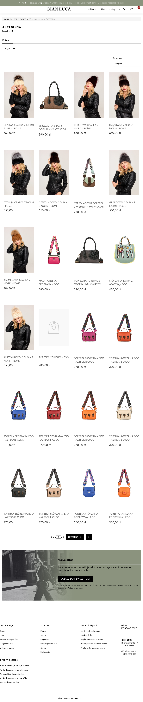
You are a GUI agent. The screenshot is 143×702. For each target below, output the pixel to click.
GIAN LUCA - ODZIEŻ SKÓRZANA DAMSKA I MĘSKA (23, 19)
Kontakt (43, 631)
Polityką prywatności (75, 588)
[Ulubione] (131, 9)
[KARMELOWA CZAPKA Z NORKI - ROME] (19, 250)
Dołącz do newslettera (75, 578)
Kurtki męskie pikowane (90, 631)
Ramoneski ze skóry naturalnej (12, 674)
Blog (2, 635)
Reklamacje (45, 652)
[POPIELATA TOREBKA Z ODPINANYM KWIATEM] (89, 250)
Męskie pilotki (86, 635)
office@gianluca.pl (128, 651)
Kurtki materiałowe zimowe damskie (14, 665)
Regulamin (85, 585)
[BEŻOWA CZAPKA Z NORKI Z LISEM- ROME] (19, 95)
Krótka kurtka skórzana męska (93, 647)
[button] (124, 9)
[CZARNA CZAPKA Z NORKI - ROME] (19, 172)
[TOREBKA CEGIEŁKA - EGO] (54, 327)
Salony (43, 635)
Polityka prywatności (48, 643)
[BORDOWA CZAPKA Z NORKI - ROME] (89, 95)
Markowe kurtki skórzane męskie (94, 643)
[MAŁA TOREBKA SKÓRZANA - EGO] (54, 250)
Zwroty (43, 647)
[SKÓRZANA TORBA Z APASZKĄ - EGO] (124, 250)
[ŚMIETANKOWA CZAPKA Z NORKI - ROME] (19, 327)
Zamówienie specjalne (9, 639)
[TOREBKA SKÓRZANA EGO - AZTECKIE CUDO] (89, 327)
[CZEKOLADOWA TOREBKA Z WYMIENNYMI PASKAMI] (89, 172)
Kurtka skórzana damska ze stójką (13, 678)
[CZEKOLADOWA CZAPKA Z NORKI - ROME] (54, 172)
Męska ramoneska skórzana (92, 639)
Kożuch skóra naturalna (9, 682)
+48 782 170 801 (128, 654)
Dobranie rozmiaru (8, 647)
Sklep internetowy (68, 698)
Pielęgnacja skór (6, 643)
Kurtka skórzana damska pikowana (14, 670)
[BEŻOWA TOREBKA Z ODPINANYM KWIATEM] (54, 95)
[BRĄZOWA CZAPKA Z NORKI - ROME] (124, 95)
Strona (53, 537)
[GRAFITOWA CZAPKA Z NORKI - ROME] (124, 172)
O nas (2, 631)
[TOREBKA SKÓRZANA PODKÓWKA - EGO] (89, 483)
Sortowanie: (117, 58)
